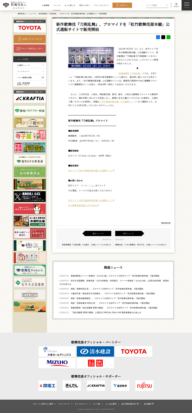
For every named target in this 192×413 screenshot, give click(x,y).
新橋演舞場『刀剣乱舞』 (130, 73)
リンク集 (96, 404)
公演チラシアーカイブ (32, 39)
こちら (92, 185)
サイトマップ (64, 404)
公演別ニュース (23, 65)
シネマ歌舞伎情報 (24, 77)
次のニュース (128, 233)
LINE (168, 37)
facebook (158, 37)
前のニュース (98, 233)
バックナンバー (23, 71)
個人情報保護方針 (128, 404)
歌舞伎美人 (22, 14)
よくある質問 (110, 404)
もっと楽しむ (69, 5)
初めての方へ (84, 5)
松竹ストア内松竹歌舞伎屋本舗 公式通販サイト (90, 170)
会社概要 (147, 404)
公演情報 (45, 5)
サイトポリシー (81, 404)
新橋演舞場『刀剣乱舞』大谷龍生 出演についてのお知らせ (86, 244)
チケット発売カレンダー (32, 48)
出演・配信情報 (23, 84)
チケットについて (101, 5)
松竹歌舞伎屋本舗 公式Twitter (82, 205)
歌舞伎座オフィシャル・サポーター (29, 92)
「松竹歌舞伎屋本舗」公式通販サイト (117, 101)
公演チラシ (124, 5)
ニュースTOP (22, 59)
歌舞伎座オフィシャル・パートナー (29, 21)
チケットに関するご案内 (43, 404)
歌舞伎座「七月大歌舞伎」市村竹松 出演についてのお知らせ (140, 244)
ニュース (56, 5)
